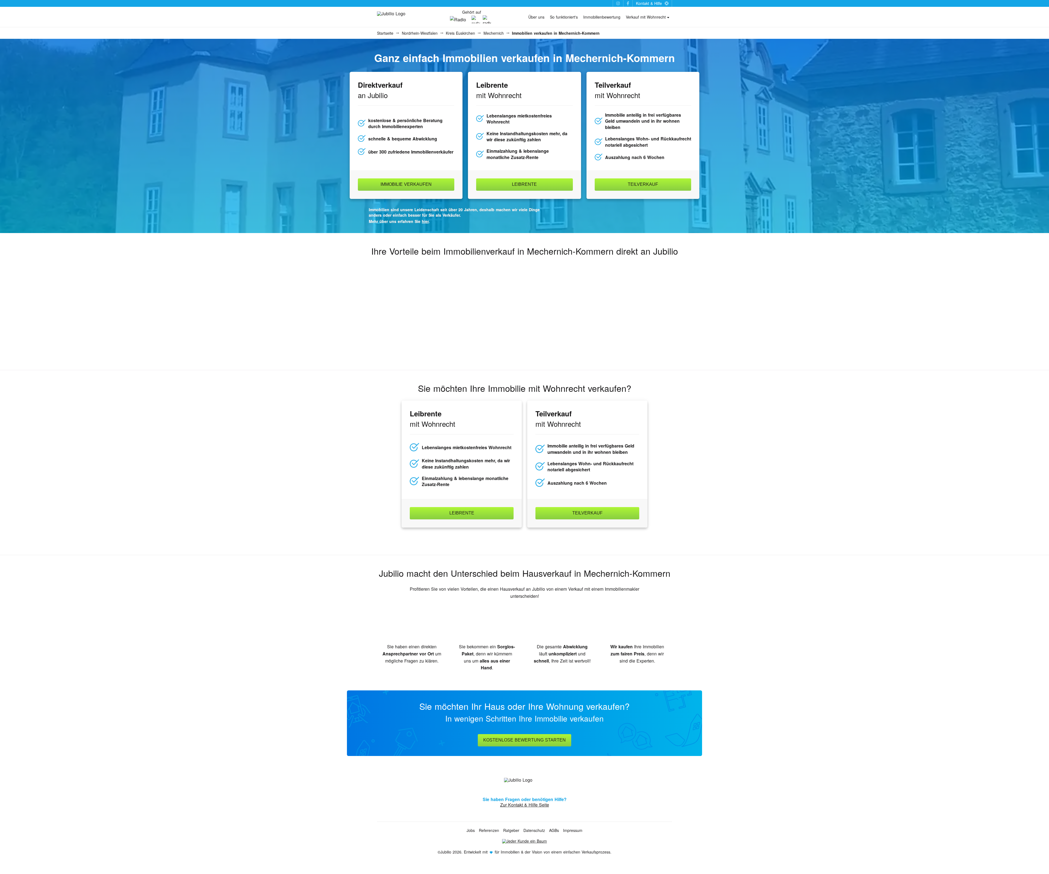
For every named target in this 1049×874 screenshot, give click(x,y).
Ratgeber (511, 830)
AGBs (554, 830)
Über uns (536, 17)
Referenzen (489, 830)
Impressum (572, 830)
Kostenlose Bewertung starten (524, 740)
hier (425, 221)
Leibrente (524, 184)
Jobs (471, 830)
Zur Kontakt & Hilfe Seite (524, 805)
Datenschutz (534, 830)
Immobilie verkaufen (406, 184)
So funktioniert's (564, 17)
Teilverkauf (643, 184)
